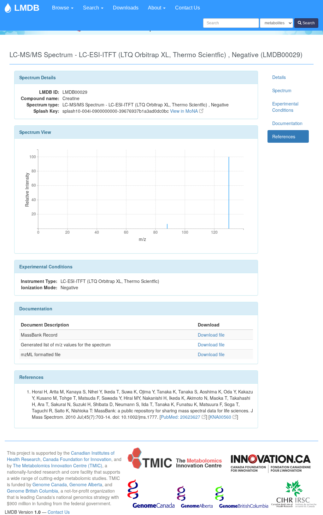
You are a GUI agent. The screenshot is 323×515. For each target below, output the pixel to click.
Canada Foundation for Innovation (77, 459)
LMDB (26, 8)
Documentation (287, 123)
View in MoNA (184, 111)
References (283, 136)
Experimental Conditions (285, 106)
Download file (211, 335)
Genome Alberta (85, 484)
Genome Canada (49, 484)
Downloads (125, 7)
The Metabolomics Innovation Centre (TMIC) (57, 465)
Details (279, 77)
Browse (61, 7)
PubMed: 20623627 (181, 417)
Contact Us (187, 7)
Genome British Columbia (32, 491)
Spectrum (281, 90)
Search (91, 7)
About (155, 7)
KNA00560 (221, 417)
